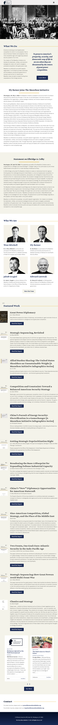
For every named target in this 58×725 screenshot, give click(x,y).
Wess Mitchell (11, 245)
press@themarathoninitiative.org (32, 705)
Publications (35, 677)
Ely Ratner (35, 245)
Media (8, 678)
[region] (29, 22)
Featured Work (12, 305)
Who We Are (10, 220)
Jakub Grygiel (10, 276)
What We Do (10, 46)
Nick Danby (41, 655)
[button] (2, 22)
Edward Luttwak (38, 276)
